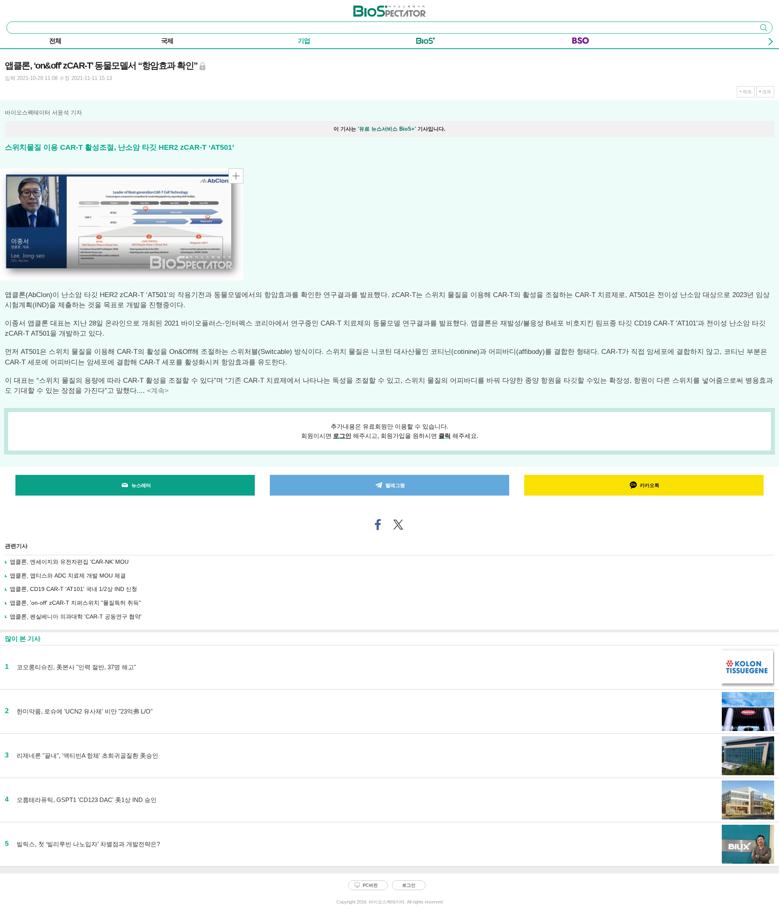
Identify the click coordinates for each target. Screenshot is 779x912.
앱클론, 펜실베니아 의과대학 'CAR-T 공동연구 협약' (76, 616)
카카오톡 (649, 485)
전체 (55, 40)
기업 (304, 40)
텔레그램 (395, 485)
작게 (746, 91)
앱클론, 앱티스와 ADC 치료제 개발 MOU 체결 (68, 575)
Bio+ (425, 42)
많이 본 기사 (23, 638)
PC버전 (370, 885)
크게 (766, 91)
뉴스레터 (141, 485)
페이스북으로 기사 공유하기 (378, 524)
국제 (167, 40)
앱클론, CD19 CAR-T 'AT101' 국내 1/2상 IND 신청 (73, 589)
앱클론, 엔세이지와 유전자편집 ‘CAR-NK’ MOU (69, 561)
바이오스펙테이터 (376, 8)
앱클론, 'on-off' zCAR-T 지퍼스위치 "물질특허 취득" (75, 602)
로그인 (342, 435)
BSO (580, 42)
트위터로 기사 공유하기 (398, 524)
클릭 (445, 435)
